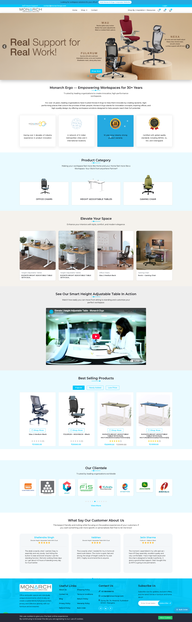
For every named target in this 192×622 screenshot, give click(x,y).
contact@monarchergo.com (55, 6)
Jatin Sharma (148, 537)
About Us (63, 590)
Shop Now (96, 71)
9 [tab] (104, 502)
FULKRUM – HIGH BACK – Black (76, 434)
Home (74, 10)
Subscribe (164, 603)
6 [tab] (98, 502)
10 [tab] (106, 502)
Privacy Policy (64, 603)
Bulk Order (81, 608)
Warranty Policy (83, 603)
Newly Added (95, 388)
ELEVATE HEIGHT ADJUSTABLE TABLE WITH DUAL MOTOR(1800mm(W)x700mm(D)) (154, 436)
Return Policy (82, 599)
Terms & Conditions (85, 594)
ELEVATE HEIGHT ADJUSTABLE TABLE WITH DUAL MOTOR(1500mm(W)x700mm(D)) (115, 436)
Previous (16, 555)
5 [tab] (95, 502)
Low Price (112, 388)
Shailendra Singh (44, 537)
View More (96, 506)
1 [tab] (86, 502)
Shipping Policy (83, 590)
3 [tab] (91, 502)
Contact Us (63, 594)
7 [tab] (100, 502)
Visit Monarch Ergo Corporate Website (115, 2)
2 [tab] (89, 502)
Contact (94, 10)
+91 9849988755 (107, 591)
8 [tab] (102, 502)
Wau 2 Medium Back (38, 434)
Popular (78, 388)
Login (165, 6)
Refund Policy (64, 608)
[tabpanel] (28, 487)
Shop (83, 10)
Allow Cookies (165, 618)
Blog (61, 599)
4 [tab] (93, 502)
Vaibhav (96, 537)
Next (175, 555)
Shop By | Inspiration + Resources (141, 10)
